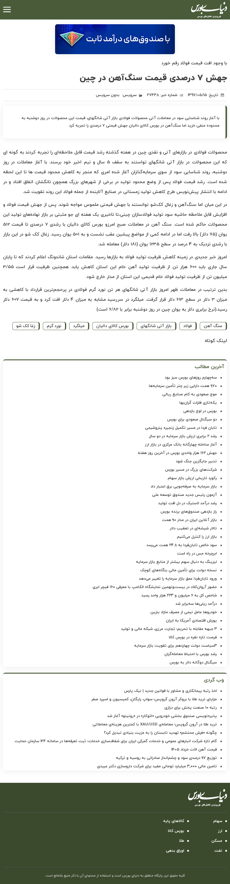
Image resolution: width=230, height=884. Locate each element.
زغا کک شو (25, 326)
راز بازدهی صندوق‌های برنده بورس (189, 511)
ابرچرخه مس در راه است (197, 553)
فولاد (187, 326)
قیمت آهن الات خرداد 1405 (194, 749)
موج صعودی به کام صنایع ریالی (189, 394)
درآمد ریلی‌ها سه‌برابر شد (196, 604)
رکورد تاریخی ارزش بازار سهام (192, 478)
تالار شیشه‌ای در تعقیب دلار (193, 528)
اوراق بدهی (175, 850)
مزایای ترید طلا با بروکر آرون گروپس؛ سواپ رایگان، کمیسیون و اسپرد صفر (154, 699)
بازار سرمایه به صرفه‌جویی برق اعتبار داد (184, 486)
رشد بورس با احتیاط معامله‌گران (190, 654)
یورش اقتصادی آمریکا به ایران (191, 620)
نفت (218, 850)
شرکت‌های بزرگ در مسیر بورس (191, 470)
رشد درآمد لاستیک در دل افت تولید (187, 503)
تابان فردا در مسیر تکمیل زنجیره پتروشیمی (181, 428)
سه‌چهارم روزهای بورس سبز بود (191, 377)
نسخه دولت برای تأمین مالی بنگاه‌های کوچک (178, 570)
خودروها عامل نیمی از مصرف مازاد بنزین (183, 612)
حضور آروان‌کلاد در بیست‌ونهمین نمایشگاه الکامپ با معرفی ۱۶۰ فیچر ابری (155, 587)
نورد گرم (54, 326)
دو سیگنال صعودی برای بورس (192, 419)
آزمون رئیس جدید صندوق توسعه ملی (184, 495)
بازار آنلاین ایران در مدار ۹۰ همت (189, 520)
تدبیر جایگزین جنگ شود (196, 461)
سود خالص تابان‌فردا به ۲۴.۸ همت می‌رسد (181, 545)
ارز (220, 831)
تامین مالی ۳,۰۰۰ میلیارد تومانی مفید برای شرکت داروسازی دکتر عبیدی (157, 766)
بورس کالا (176, 831)
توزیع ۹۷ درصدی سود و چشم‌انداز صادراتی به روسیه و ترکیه (166, 758)
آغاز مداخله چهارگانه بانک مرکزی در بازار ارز (181, 444)
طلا (181, 841)
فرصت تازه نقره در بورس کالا (193, 637)
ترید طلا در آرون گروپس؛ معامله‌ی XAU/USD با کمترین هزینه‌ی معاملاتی (155, 724)
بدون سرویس (107, 95)
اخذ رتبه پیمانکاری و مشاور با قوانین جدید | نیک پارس (170, 691)
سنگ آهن (213, 326)
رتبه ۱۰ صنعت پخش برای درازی (190, 707)
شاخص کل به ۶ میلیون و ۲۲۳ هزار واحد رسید (179, 595)
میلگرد (78, 326)
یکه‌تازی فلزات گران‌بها (198, 402)
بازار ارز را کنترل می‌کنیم (197, 537)
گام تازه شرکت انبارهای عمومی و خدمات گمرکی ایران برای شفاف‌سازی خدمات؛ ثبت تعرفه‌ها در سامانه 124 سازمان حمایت (116, 741)
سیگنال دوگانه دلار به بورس (193, 662)
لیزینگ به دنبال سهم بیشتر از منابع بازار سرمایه (176, 562)
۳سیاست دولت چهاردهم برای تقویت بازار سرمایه (175, 645)
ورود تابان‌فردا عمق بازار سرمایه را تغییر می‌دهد (178, 578)
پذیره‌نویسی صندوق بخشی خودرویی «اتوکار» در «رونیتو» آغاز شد (162, 716)
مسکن (216, 841)
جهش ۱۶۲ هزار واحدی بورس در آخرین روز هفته (177, 453)
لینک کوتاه (216, 341)
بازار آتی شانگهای (156, 326)
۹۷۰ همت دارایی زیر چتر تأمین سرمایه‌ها (183, 386)
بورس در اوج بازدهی (200, 411)
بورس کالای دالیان (112, 326)
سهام (217, 821)
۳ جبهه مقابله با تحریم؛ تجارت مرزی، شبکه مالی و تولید (169, 629)
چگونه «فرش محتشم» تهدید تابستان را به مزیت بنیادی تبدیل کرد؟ (160, 733)
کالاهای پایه (173, 821)
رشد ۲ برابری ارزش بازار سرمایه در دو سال (183, 436)
